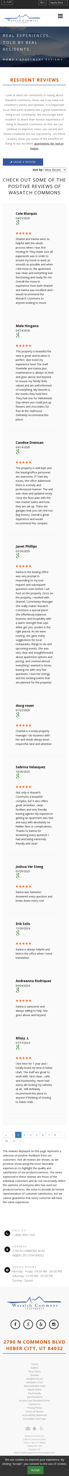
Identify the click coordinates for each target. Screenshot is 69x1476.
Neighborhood (34, 1378)
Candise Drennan (30, 442)
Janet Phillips (26, 546)
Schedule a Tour (34, 1382)
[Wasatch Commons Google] (28, 1324)
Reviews (34, 1375)
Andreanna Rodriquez (33, 981)
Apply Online (35, 1389)
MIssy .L (22, 1038)
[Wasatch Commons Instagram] (54, 1324)
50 (6, 1141)
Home (9, 59)
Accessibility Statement (34, 1415)
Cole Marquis (26, 213)
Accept (35, 1470)
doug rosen (25, 705)
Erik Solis (23, 924)
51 (14, 1141)
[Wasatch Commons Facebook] (15, 1324)
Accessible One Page (34, 1418)
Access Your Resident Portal (34, 1400)
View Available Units (34, 1386)
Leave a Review (24, 162)
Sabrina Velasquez (30, 767)
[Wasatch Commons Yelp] (41, 1324)
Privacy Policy (34, 1407)
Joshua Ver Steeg (29, 866)
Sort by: (38, 170)
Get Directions (34, 1397)
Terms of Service (34, 1411)
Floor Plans (35, 1371)
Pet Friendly (34, 1393)
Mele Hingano (27, 326)
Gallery (34, 1367)
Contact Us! (34, 1449)
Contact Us (34, 1404)
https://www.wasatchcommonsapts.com (34, 1452)
